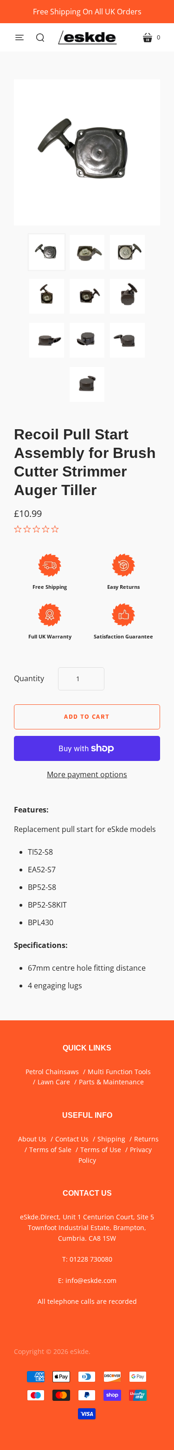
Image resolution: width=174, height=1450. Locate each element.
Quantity (29, 678)
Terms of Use (100, 1149)
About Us (32, 1138)
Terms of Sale (50, 1149)
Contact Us (72, 1138)
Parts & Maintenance (111, 1081)
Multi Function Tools (119, 1071)
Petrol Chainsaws (52, 1071)
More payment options (87, 774)
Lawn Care (54, 1081)
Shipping (111, 1138)
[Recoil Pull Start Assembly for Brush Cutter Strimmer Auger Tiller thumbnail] (46, 252)
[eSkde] (87, 37)
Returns (146, 1138)
